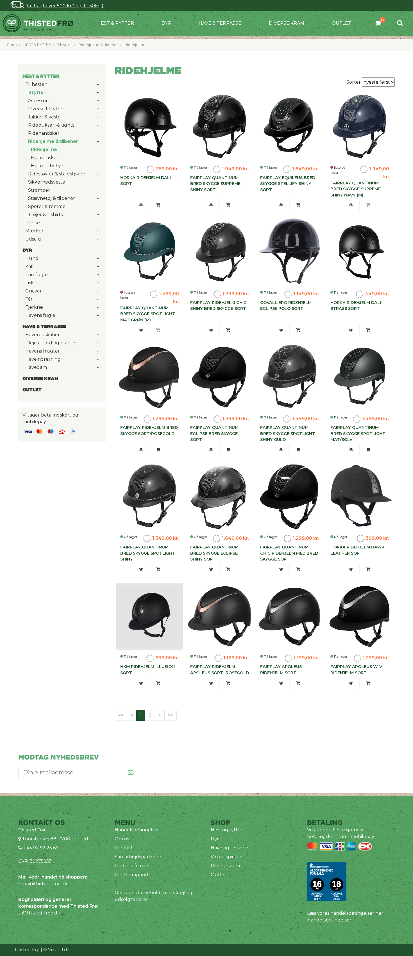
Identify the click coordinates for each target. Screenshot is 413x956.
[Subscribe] (130, 772)
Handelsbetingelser (137, 830)
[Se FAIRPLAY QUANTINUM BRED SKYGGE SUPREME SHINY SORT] (211, 205)
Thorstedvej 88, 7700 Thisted (55, 838)
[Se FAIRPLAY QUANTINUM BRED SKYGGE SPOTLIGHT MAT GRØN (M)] (141, 330)
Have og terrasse (229, 847)
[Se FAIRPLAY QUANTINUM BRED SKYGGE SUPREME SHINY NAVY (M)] (351, 205)
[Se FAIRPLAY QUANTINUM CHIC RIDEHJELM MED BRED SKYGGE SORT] (281, 569)
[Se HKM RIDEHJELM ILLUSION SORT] (141, 683)
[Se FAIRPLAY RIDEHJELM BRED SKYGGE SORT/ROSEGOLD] (141, 449)
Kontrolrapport (132, 874)
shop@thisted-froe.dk (42, 883)
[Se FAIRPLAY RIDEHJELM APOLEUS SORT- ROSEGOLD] (211, 683)
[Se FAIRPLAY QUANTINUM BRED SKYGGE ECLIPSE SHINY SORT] (211, 569)
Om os (122, 838)
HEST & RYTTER (115, 23)
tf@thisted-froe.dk (39, 913)
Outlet (341, 23)
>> (170, 715)
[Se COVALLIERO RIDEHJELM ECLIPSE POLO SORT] (281, 330)
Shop (12, 45)
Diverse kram (286, 23)
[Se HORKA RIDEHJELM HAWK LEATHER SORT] (351, 569)
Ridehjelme (135, 45)
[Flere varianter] (157, 205)
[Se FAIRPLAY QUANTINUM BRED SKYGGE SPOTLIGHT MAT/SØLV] (351, 449)
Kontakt (124, 847)
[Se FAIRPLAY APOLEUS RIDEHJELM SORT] (281, 683)
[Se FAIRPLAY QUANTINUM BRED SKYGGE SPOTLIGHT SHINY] (141, 569)
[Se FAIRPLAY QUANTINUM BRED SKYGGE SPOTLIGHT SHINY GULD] (281, 449)
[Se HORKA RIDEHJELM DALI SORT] (141, 205)
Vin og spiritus (226, 856)
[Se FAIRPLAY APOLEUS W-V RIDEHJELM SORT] (351, 683)
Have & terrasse (220, 23)
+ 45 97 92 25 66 (40, 847)
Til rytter (64, 45)
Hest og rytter (226, 830)
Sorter (354, 82)
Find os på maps (132, 865)
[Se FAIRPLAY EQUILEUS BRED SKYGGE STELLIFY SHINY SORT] (281, 205)
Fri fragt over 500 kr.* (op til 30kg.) (65, 5)
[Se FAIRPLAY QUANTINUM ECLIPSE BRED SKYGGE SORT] (211, 449)
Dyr (166, 23)
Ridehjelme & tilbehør (98, 45)
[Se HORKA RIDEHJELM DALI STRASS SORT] (351, 330)
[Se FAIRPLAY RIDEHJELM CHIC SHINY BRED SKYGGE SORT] (211, 330)
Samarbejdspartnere (138, 856)
